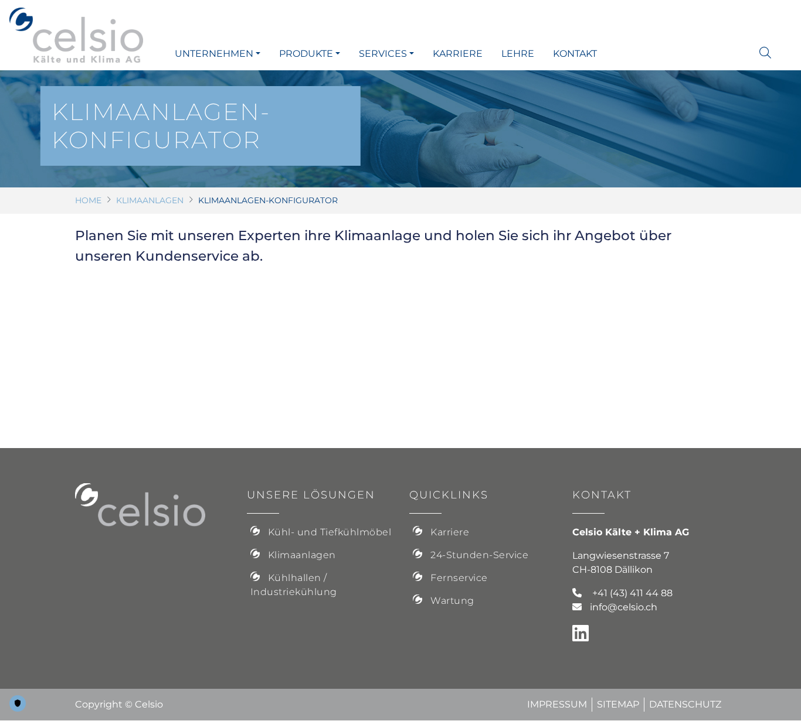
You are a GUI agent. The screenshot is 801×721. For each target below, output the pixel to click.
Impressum (557, 704)
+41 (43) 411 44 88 (632, 593)
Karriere (458, 53)
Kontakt (575, 53)
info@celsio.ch (623, 607)
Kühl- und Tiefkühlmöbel (330, 532)
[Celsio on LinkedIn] (584, 637)
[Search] (771, 52)
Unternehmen (214, 53)
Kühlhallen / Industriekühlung (293, 584)
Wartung (452, 600)
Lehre (517, 53)
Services (383, 53)
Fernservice (459, 577)
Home (88, 200)
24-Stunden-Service (479, 555)
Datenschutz (685, 704)
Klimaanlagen (150, 200)
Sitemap (618, 704)
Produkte (306, 53)
